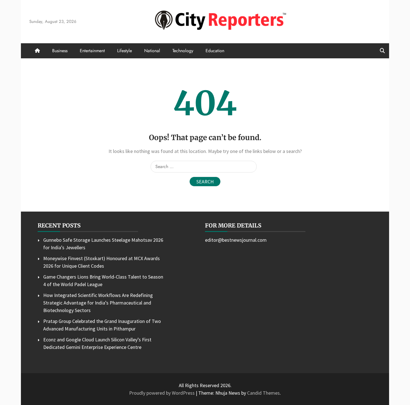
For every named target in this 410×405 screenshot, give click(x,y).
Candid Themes (263, 393)
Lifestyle (124, 50)
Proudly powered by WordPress (162, 393)
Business (59, 50)
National (152, 50)
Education (215, 50)
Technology (182, 50)
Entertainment (92, 50)
